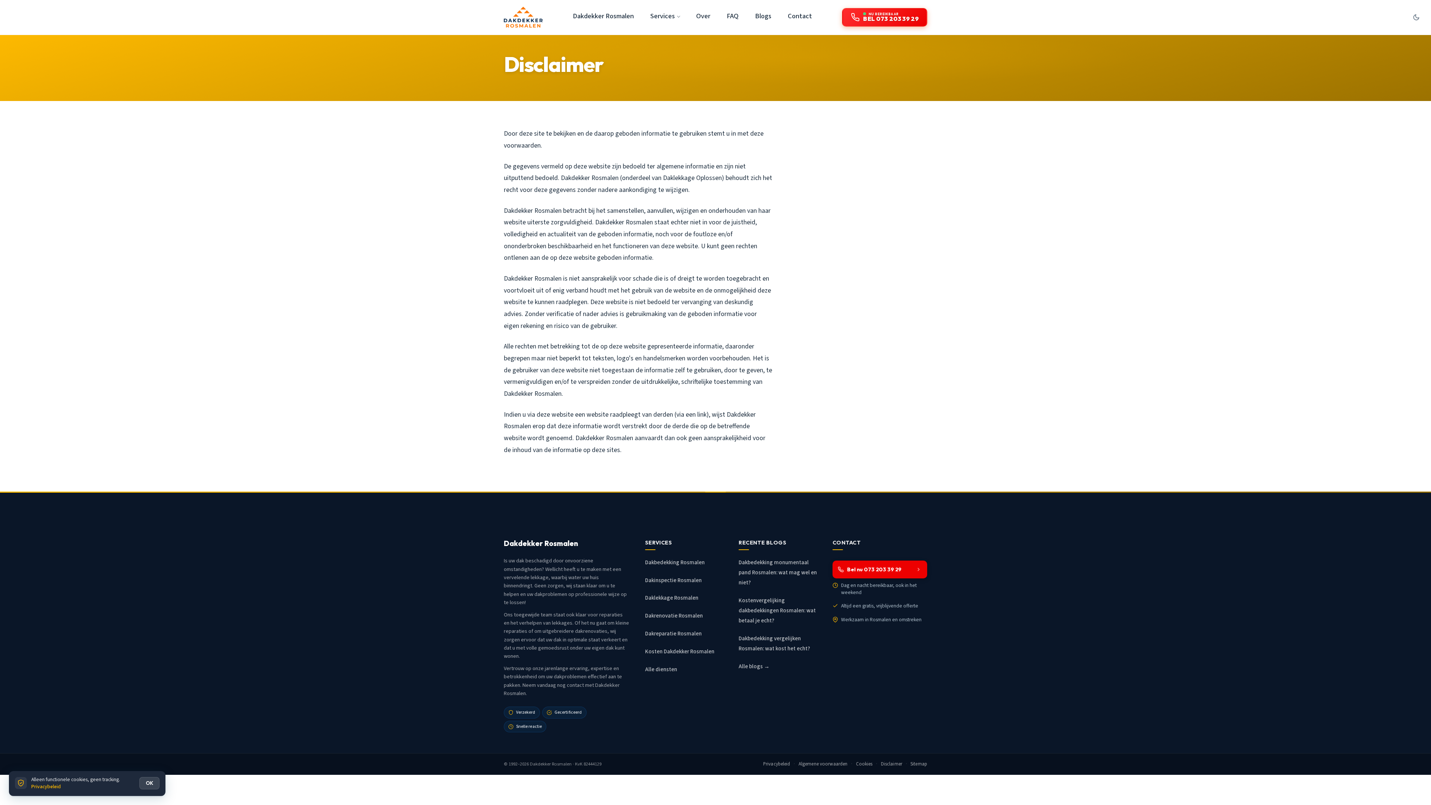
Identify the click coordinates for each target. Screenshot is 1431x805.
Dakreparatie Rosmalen (673, 634)
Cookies (864, 764)
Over (703, 16)
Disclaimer (891, 764)
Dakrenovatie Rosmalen (674, 616)
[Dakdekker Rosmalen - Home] (523, 17)
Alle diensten (661, 669)
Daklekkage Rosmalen (671, 598)
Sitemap (918, 764)
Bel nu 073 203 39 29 (874, 569)
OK (149, 783)
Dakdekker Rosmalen (603, 16)
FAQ (733, 16)
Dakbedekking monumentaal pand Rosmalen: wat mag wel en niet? (778, 573)
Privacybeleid (776, 764)
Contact (800, 16)
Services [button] (662, 16)
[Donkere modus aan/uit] (1416, 17)
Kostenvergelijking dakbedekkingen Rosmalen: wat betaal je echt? (777, 611)
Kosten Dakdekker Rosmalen (679, 652)
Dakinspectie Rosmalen (673, 580)
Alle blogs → (754, 666)
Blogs (763, 16)
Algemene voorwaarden (823, 764)
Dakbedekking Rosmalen (675, 562)
